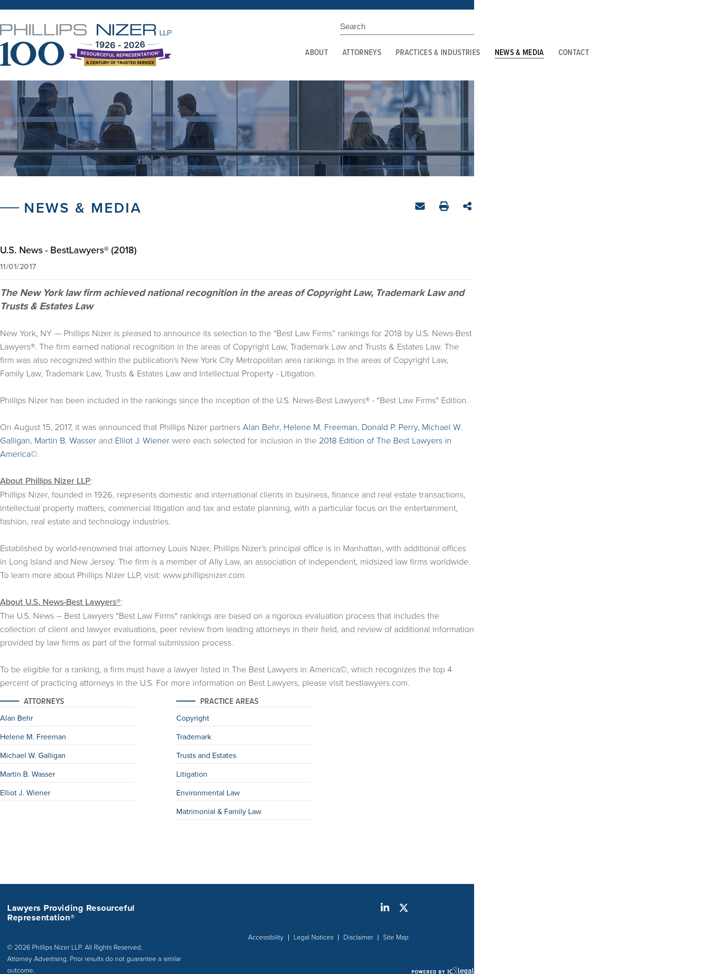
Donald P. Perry (390, 426)
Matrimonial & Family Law (218, 812)
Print (445, 207)
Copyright (192, 718)
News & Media (519, 53)
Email (421, 208)
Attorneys (361, 53)
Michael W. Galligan (33, 756)
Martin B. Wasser (65, 440)
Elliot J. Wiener (142, 440)
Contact (573, 53)
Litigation (191, 774)
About (316, 53)
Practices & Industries (438, 53)
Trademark (193, 737)
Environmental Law (208, 793)
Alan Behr (261, 426)
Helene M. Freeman (320, 426)
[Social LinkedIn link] (385, 908)
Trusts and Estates (206, 756)
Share (468, 207)
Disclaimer (358, 936)
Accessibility (266, 936)
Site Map (396, 936)
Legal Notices (313, 936)
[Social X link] (404, 908)
